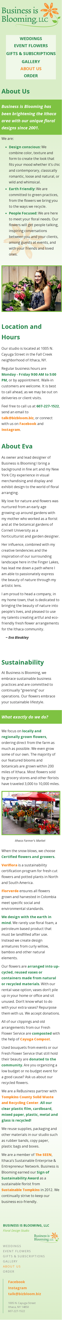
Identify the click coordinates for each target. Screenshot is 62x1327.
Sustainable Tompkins (20, 1189)
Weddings (31, 38)
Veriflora (9, 865)
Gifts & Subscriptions (31, 53)
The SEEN (43, 1154)
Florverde (10, 891)
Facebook (27, 423)
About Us (31, 68)
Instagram (10, 429)
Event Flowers (31, 45)
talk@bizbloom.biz (17, 418)
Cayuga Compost (35, 1039)
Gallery (31, 61)
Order (31, 75)
